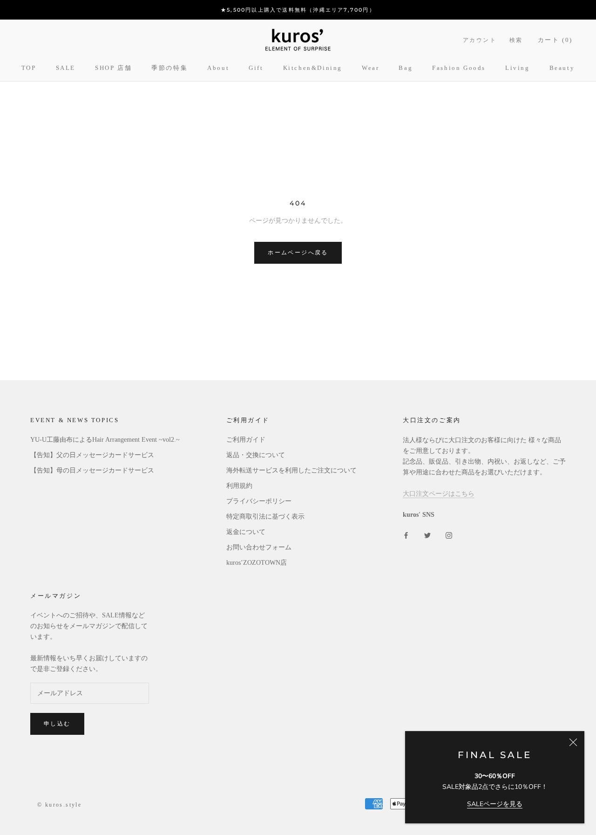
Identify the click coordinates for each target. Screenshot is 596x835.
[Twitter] (427, 534)
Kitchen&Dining (312, 67)
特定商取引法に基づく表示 (265, 516)
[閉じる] (573, 742)
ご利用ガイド (245, 439)
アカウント (479, 40)
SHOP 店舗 (113, 67)
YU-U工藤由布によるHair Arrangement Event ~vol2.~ (105, 439)
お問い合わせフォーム (258, 547)
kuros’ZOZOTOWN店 (256, 562)
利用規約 (239, 485)
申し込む (57, 723)
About (218, 67)
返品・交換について (255, 455)
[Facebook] (406, 534)
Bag (406, 67)
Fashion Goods (459, 67)
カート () (555, 39)
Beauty (562, 67)
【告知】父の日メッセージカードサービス (92, 455)
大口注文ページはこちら (438, 493)
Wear (370, 67)
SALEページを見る (494, 804)
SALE (65, 67)
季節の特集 (169, 67)
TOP (28, 67)
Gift (256, 67)
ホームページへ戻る (298, 252)
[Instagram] (449, 534)
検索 (516, 40)
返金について (245, 531)
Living (517, 67)
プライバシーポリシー (258, 501)
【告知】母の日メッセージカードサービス (92, 470)
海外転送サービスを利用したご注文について (291, 470)
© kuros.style (59, 804)
